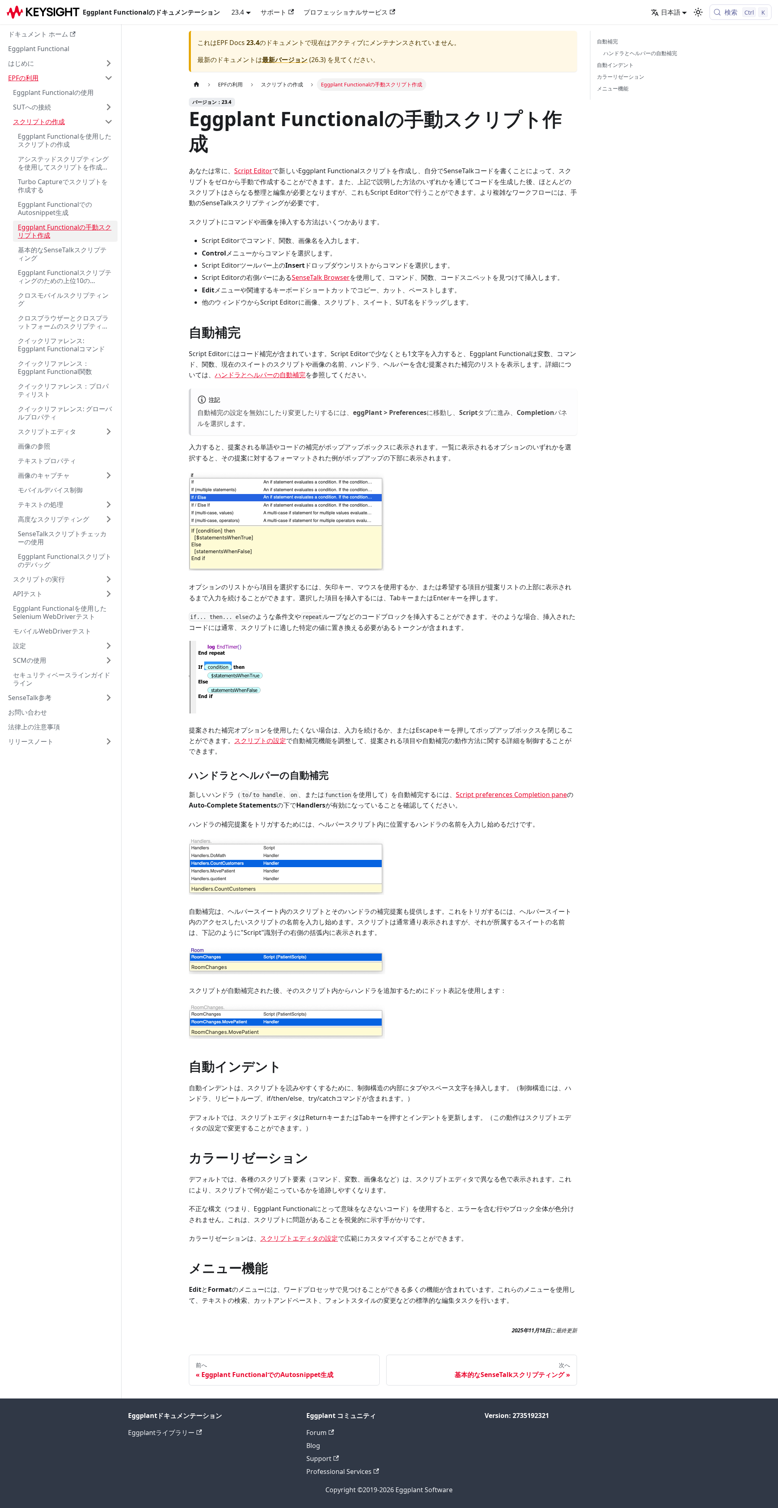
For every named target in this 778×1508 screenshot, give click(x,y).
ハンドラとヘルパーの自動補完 (260, 374)
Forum (316, 1432)
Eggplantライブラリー (161, 1432)
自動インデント (615, 65)
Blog (313, 1445)
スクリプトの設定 (260, 740)
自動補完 (607, 41)
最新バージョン (285, 59)
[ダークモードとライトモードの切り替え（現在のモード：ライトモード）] (698, 12)
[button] (60, 63)
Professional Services (339, 1471)
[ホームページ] (196, 84)
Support (318, 1458)
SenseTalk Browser (321, 277)
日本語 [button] (670, 12)
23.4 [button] (237, 12)
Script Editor (253, 170)
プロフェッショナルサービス (346, 12)
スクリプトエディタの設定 (299, 1238)
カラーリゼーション (620, 76)
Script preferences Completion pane (511, 794)
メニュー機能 (612, 88)
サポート (273, 12)
